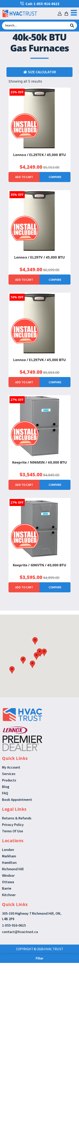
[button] (35, 641)
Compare (55, 177)
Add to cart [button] (24, 177)
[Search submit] (72, 25)
